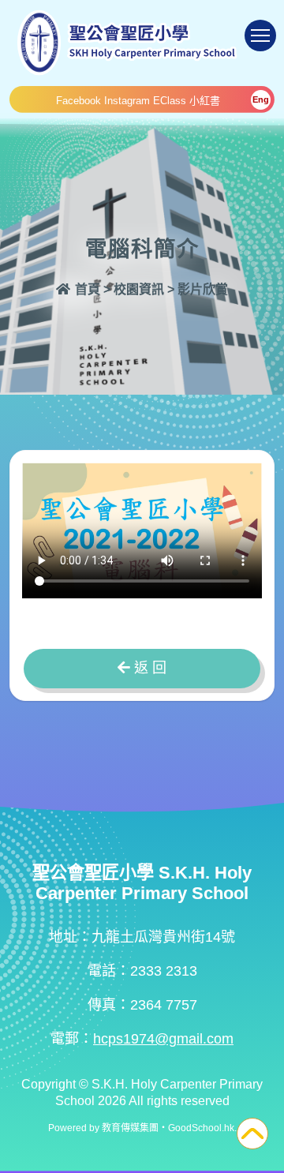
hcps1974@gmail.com (163, 1039)
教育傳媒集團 (130, 1128)
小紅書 (204, 101)
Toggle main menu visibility (260, 35)
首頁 (86, 289)
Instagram (127, 101)
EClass (169, 101)
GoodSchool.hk (201, 1128)
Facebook (78, 101)
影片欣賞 (203, 289)
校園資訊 (139, 289)
